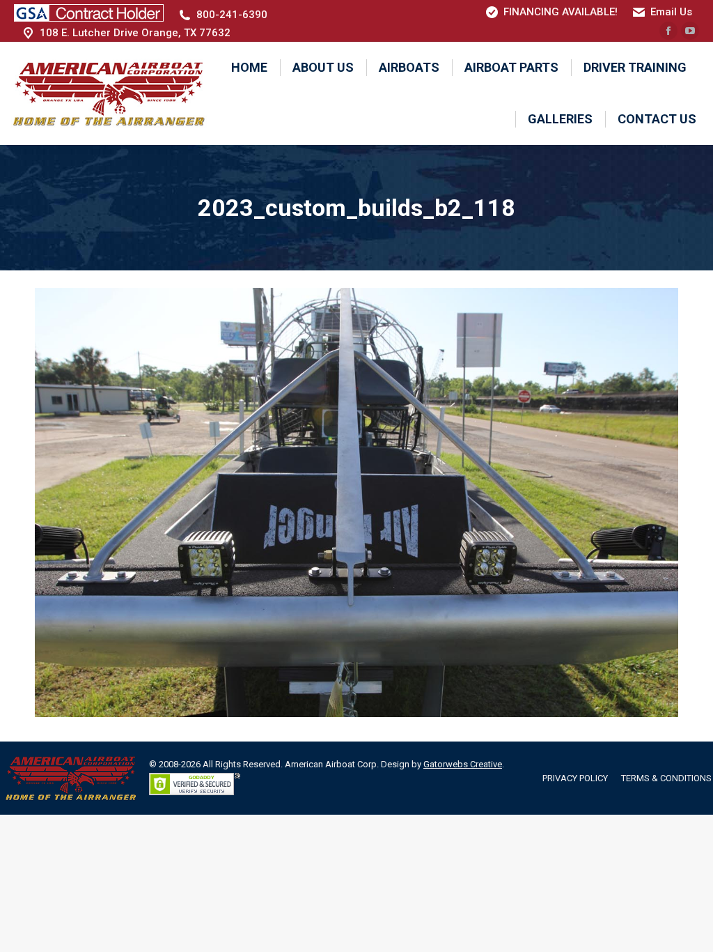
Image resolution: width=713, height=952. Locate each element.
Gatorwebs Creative (462, 764)
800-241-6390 (231, 14)
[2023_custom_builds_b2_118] (356, 502)
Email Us (671, 12)
